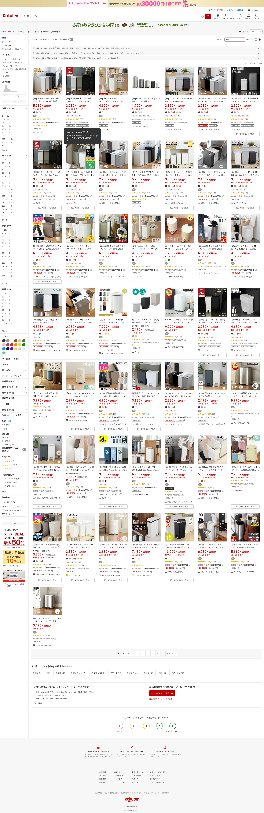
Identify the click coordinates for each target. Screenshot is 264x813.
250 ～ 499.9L (7, 142)
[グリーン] (23, 344)
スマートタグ (115, 673)
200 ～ (4, 216)
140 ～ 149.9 (7, 203)
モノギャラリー (239, 129)
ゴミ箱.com (204, 350)
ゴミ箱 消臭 (148, 673)
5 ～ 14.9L (6, 119)
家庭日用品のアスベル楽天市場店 (47, 350)
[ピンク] (4, 344)
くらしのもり (73, 203)
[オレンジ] (15, 344)
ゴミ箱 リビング (98, 673)
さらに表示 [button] (7, 76)
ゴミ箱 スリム (132, 673)
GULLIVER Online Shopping (112, 353)
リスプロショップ (75, 575)
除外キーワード (8, 514)
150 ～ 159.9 (7, 206)
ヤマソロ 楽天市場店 (175, 572)
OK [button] (96, 136)
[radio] (3, 42)
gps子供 (162, 673)
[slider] (2, 92)
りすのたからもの (174, 129)
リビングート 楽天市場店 (209, 129)
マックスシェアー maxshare (211, 273)
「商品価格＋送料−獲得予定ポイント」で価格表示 (48, 40)
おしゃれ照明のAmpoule (77, 420)
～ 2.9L (5, 113)
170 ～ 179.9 (7, 209)
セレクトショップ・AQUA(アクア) (48, 277)
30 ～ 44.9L (6, 126)
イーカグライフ (41, 417)
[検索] (208, 16)
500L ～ (5, 146)
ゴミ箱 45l (37, 673)
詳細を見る (115, 58)
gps (48, 673)
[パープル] (11, 348)
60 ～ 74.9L (6, 132)
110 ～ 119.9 (7, 193)
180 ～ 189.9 (7, 213)
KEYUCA (38, 133)
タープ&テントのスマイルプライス (114, 277)
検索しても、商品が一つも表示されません (52, 699)
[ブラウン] (15, 340)
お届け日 (5, 434)
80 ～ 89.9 (6, 183)
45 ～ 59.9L (6, 129)
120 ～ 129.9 (7, 196)
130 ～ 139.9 (7, 199)
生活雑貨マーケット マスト (144, 424)
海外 (10, 421)
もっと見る (38, 703)
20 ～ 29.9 (6, 163)
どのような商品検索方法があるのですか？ (52, 695)
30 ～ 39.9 (6, 166)
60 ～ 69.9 (6, 176)
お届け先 (5, 425)
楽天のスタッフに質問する (162, 693)
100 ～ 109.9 (7, 189)
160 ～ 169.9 (7, 270)
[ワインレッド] (7, 344)
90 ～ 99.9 (6, 186)
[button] (254, 10)
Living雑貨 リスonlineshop (177, 203)
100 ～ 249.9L (7, 139)
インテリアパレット (174, 424)
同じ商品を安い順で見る (245, 134)
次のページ (171, 654)
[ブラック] (4, 340)
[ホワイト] (11, 340)
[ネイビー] (7, 348)
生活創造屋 (237, 491)
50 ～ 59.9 (6, 173)
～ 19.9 (5, 160)
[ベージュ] (19, 340)
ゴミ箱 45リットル (78, 673)
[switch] (24, 449)
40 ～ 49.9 (6, 170)
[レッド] (11, 344)
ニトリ (136, 352)
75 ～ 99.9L (6, 136)
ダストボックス (177, 673)
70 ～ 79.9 (6, 180)
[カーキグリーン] (23, 340)
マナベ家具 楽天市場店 (175, 277)
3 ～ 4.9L (5, 116)
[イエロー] (19, 344)
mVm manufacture (141, 126)
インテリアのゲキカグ (142, 575)
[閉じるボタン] (258, 48)
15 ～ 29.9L (6, 123)
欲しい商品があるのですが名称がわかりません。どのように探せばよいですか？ (66, 692)
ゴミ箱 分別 (60, 673)
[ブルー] (4, 348)
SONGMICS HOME (141, 494)
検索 (15, 101)
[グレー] (7, 340)
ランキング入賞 (41, 125)
